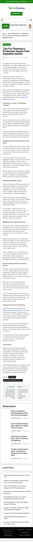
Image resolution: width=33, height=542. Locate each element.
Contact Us (29, 529)
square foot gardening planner (13, 380)
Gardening (6, 44)
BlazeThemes (8, 535)
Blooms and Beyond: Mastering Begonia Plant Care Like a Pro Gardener (19, 413)
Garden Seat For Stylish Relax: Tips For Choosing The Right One (19, 438)
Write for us (21, 529)
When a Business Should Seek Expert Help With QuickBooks (15, 1)
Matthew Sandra (8, 57)
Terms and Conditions (25, 535)
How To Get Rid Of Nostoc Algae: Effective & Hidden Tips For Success (19, 426)
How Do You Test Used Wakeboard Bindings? (16, 513)
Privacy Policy (24, 532)
